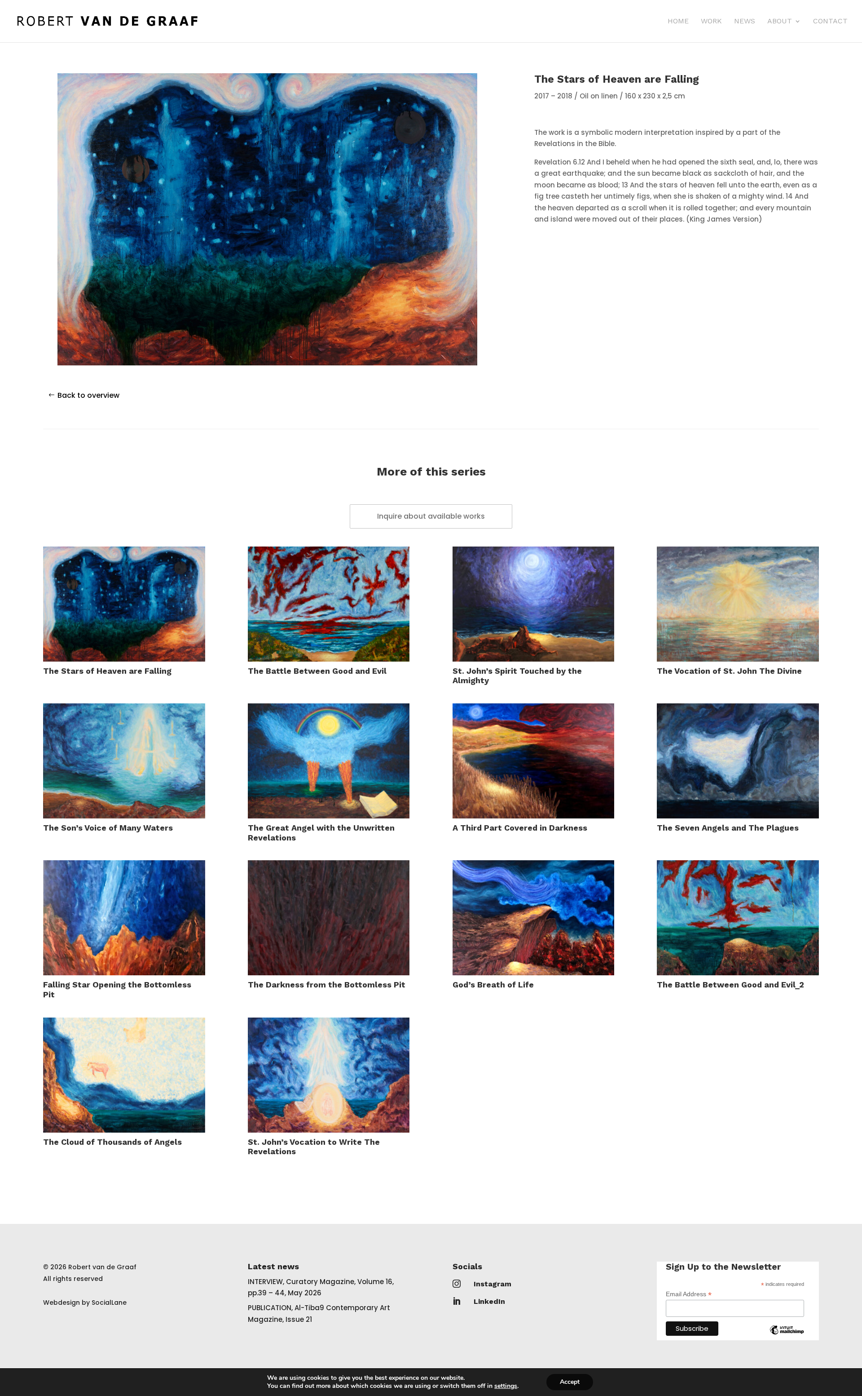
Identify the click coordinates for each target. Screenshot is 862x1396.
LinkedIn (489, 1301)
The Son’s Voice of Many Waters (108, 827)
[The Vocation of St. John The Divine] (738, 604)
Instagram (492, 1284)
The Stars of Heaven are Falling (107, 671)
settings (505, 1386)
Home (678, 21)
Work (711, 21)
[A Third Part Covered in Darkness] (534, 760)
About (779, 21)
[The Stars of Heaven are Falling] (124, 604)
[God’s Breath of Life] (534, 917)
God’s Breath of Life (493, 984)
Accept (570, 1382)
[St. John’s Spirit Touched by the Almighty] (534, 604)
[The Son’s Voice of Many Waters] (124, 760)
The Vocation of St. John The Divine (729, 671)
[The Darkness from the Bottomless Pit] (329, 917)
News (744, 21)
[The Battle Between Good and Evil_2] (738, 917)
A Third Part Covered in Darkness (520, 827)
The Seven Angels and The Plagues (728, 827)
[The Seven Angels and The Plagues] (738, 760)
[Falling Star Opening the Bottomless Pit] (124, 917)
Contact (830, 21)
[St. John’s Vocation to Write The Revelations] (329, 1075)
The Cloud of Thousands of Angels (112, 1142)
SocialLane (109, 1302)
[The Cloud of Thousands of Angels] (124, 1075)
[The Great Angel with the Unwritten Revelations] (329, 760)
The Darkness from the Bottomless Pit (326, 984)
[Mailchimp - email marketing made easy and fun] (787, 1336)
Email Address (689, 1294)
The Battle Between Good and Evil (317, 671)
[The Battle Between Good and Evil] (329, 604)
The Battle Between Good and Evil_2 (730, 984)
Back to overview (88, 395)
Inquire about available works (431, 516)
